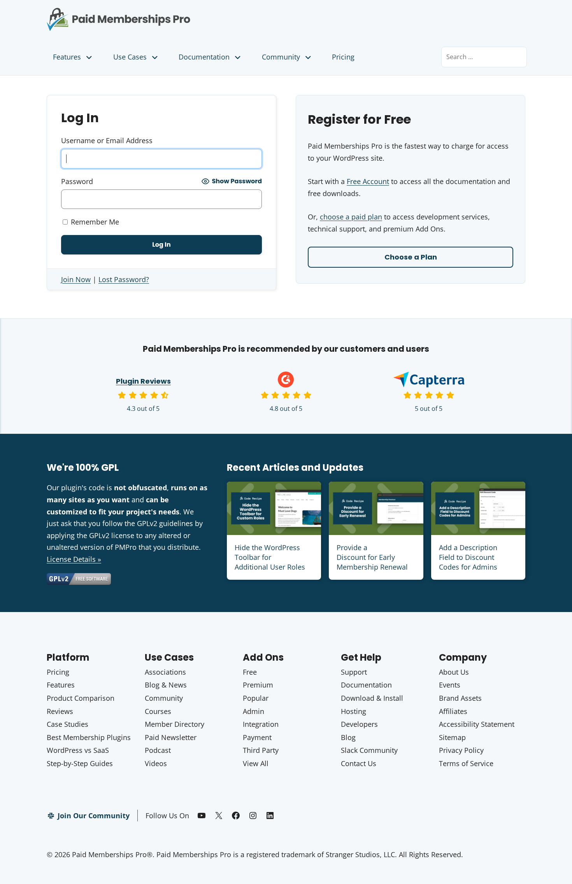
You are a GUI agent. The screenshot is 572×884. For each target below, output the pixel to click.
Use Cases (130, 56)
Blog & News (166, 684)
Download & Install (372, 698)
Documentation (204, 56)
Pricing (343, 56)
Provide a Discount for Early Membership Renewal (372, 557)
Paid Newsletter (171, 737)
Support (354, 672)
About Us (454, 672)
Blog (348, 737)
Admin (253, 711)
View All (255, 763)
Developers (359, 724)
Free (250, 672)
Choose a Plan (410, 257)
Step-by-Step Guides (80, 763)
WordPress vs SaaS (78, 750)
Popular (255, 698)
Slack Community (369, 750)
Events (449, 684)
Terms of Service (466, 763)
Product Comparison (80, 698)
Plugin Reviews (143, 381)
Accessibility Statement (476, 724)
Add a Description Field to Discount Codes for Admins (468, 557)
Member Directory (174, 724)
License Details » (74, 559)
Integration (261, 724)
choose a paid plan (351, 216)
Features (67, 56)
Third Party (261, 750)
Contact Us (358, 763)
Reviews (60, 711)
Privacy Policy (461, 750)
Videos (156, 763)
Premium (258, 684)
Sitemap (452, 737)
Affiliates (453, 711)
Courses (158, 711)
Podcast (158, 750)
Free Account (368, 181)
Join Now (76, 279)
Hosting (353, 711)
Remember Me (94, 221)
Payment (257, 737)
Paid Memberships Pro (162, 13)
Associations (165, 672)
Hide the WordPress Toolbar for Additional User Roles (270, 557)
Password (77, 181)
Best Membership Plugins (89, 737)
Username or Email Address (107, 140)
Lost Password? (123, 279)
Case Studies (67, 724)
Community (281, 56)
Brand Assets (460, 698)
